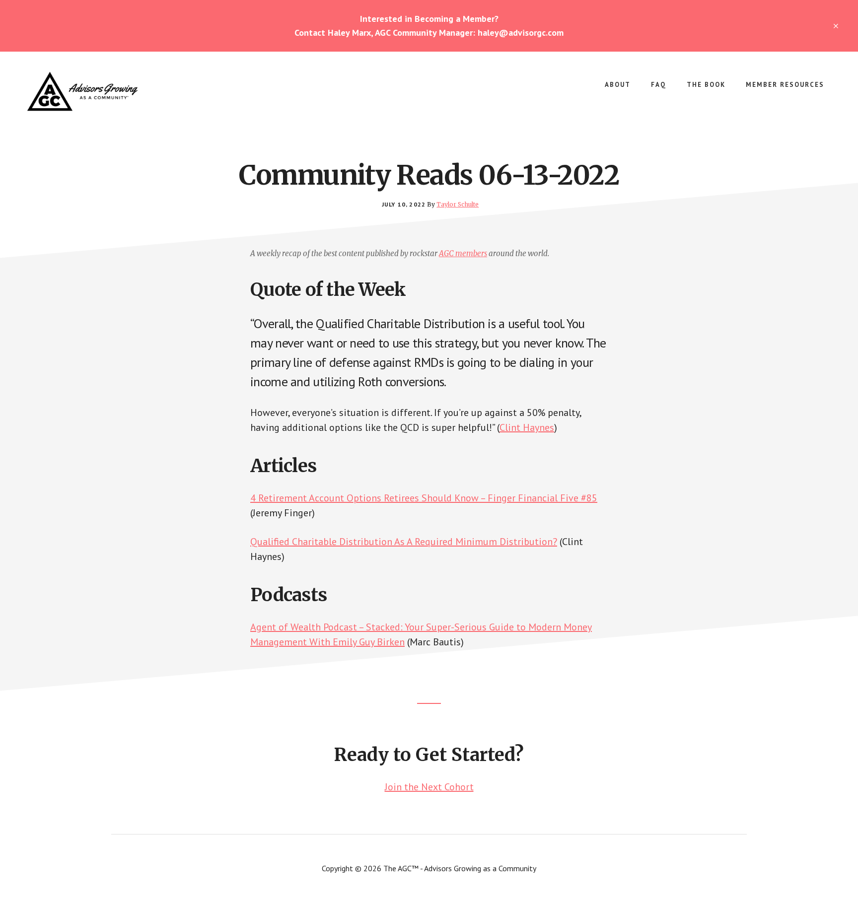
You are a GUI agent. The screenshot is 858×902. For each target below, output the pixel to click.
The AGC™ (99, 91)
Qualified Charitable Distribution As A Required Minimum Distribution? (403, 541)
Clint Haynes (527, 427)
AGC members (463, 253)
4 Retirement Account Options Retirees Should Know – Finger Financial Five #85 (423, 497)
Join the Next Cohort (429, 786)
